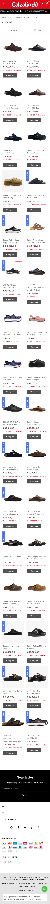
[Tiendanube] (25, 890)
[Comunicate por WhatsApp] (44, 889)
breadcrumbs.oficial (16, 18)
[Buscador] (41, 4)
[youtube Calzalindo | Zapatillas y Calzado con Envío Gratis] (25, 827)
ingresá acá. (43, 883)
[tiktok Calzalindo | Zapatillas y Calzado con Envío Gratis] (32, 827)
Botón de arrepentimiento (25, 887)
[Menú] (4, 4)
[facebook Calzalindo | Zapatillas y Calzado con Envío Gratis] (18, 827)
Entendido (37, 899)
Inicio (4, 18)
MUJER (30, 18)
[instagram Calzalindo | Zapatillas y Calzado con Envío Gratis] (11, 827)
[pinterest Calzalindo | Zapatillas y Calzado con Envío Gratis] (38, 827)
